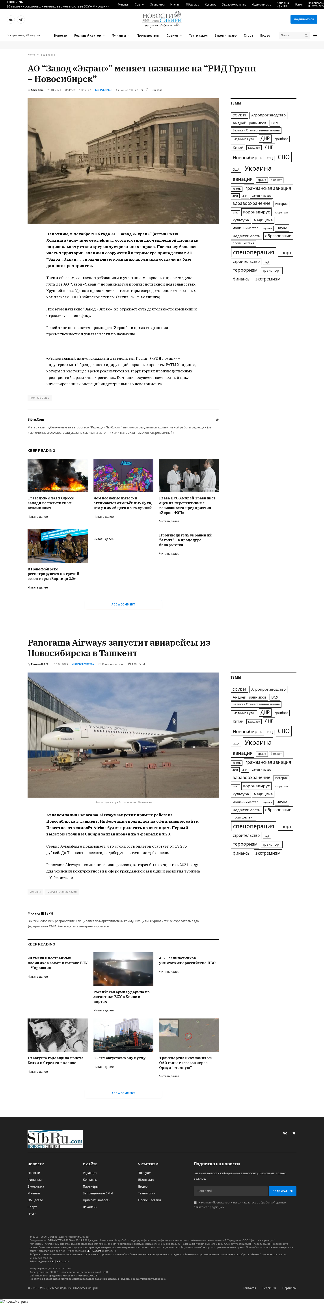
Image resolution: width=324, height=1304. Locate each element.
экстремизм (268, 279)
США (236, 169)
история (281, 204)
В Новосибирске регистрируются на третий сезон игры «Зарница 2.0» (53, 574)
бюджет (276, 179)
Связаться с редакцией (209, 1207)
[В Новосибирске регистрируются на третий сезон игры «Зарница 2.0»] (58, 546)
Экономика (157, 4)
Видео (265, 35)
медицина (263, 220)
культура (241, 220)
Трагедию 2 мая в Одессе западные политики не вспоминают (51, 503)
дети (235, 195)
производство (40, 398)
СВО (284, 157)
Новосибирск (247, 157)
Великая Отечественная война (256, 130)
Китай (238, 147)
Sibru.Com (37, 90)
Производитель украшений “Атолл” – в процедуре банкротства (185, 540)
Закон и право (226, 35)
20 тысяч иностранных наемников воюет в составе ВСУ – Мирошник (58, 6)
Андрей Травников (249, 123)
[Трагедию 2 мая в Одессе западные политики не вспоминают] (58, 475)
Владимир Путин (244, 139)
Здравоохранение (234, 4)
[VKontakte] (12, 245)
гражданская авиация (268, 188)
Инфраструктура (83, 664)
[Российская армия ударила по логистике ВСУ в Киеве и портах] (123, 969)
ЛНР (269, 147)
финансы (241, 279)
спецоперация (253, 252)
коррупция (281, 212)
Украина (258, 168)
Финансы (123, 4)
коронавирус (256, 212)
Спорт (248, 35)
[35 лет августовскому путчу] (123, 1035)
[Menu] (315, 36)
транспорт (272, 270)
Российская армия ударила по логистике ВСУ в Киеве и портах (121, 997)
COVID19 (239, 115)
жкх (244, 195)
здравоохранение (251, 203)
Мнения (175, 4)
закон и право (262, 195)
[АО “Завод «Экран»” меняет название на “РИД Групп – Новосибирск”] (123, 161)
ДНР (265, 138)
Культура (210, 4)
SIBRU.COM (93, 1251)
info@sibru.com (59, 1261)
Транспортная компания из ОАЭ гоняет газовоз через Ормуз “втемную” (185, 1063)
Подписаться (304, 19)
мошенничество (246, 228)
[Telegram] (12, 255)
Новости (60, 35)
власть (237, 189)
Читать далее (38, 516)
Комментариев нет (131, 90)
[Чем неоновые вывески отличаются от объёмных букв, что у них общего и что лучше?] (123, 475)
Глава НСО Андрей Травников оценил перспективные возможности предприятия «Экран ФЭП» (187, 505)
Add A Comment (123, 604)
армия (262, 179)
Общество (192, 4)
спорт (285, 252)
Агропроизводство (268, 115)
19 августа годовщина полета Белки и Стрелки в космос (55, 1060)
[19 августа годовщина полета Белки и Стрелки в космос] (58, 1035)
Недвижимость (261, 4)
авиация (243, 179)
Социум (140, 4)
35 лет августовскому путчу (119, 1058)
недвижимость (246, 236)
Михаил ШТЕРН (40, 664)
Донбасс (281, 139)
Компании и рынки (283, 4)
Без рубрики (103, 90)
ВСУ (274, 123)
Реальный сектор (87, 35)
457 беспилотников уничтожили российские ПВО (187, 960)
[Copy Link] (12, 265)
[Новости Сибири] (162, 19)
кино (235, 212)
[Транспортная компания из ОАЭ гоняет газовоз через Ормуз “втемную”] (189, 1035)
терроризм (245, 270)
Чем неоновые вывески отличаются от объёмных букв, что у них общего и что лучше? (122, 503)
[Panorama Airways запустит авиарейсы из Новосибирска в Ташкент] (123, 735)
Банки (299, 4)
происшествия (243, 243)
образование (278, 236)
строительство (246, 262)
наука (282, 228)
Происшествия (148, 35)
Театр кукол (198, 35)
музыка (267, 228)
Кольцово (254, 147)
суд (266, 261)
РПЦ (270, 158)
